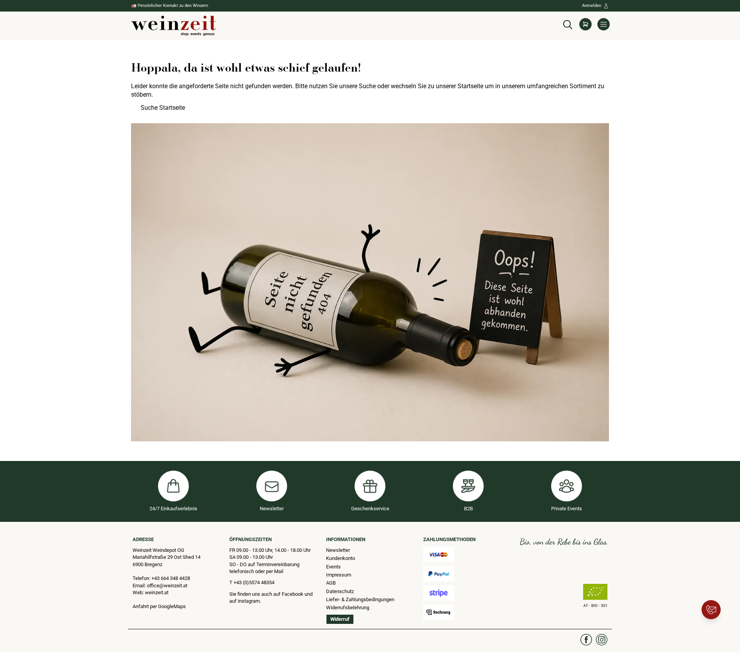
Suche (367, 86)
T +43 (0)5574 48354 (251, 582)
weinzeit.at (156, 592)
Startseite (470, 86)
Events (333, 567)
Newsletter (338, 550)
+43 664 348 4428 (170, 578)
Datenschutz (340, 591)
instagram (249, 601)
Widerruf (340, 619)
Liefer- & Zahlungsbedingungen (360, 599)
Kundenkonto (340, 558)
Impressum (338, 575)
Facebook (293, 594)
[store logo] (173, 26)
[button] (567, 24)
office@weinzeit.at (167, 585)
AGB (331, 583)
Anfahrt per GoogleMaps (159, 606)
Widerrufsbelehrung (347, 607)
